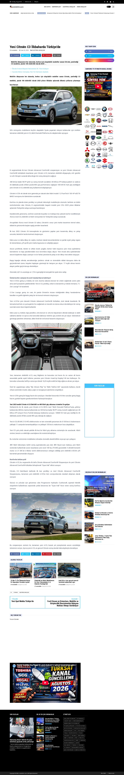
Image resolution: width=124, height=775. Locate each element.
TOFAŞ (65, 733)
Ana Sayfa (103, 773)
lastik (77, 742)
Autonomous (80, 718)
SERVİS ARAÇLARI (68, 730)
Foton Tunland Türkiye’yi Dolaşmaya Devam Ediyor (70, 13)
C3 (11, 592)
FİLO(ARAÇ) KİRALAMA (69, 725)
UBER (65, 737)
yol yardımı (67, 747)
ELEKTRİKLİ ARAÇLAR (38, 50)
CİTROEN (16, 592)
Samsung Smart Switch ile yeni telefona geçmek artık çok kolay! (22, 741)
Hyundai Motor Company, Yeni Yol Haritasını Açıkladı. (30, 72)
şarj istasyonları (68, 749)
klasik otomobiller (69, 742)
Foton (53, 13)
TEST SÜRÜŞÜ (81, 730)
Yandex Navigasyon (69, 740)
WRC (76, 737)
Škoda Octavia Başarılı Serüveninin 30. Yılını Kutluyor (108, 13)
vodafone (81, 745)
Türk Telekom (81, 735)
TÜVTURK (74, 735)
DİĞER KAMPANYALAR (78, 720)
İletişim (36, 1)
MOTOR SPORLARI (68, 728)
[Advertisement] (62, 28)
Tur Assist (67, 735)
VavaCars (70, 737)
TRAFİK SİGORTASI (73, 733)
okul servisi (67, 745)
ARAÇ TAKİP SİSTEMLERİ (69, 718)
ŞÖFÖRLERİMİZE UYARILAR (78, 747)
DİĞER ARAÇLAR (81, 6)
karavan (83, 740)
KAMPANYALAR (56, 6)
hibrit (77, 740)
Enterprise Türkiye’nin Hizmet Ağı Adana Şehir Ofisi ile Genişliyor (31, 13)
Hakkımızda (28, 1)
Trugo (80, 733)
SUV (75, 730)
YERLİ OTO (81, 737)
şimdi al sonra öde (80, 749)
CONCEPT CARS (67, 720)
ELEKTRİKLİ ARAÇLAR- (69, 6)
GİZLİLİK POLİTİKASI (80, 725)
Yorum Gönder (14, 619)
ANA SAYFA (47, 6)
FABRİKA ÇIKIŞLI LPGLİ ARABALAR (71, 723)
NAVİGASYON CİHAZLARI (79, 728)
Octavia (90, 13)
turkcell (74, 745)
